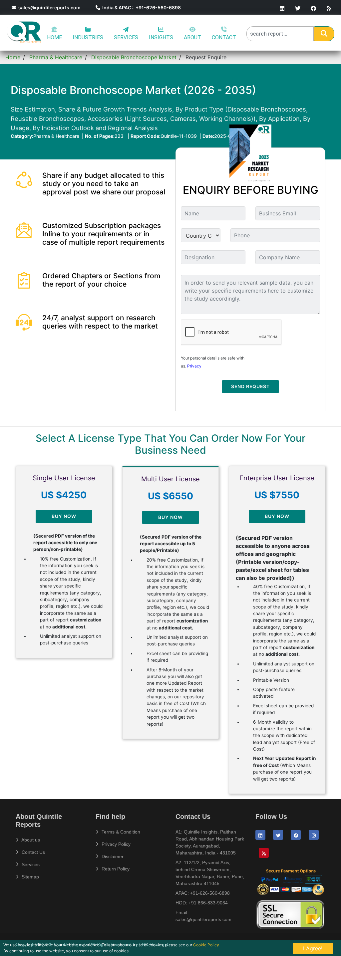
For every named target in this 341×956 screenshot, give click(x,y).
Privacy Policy (115, 844)
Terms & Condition (120, 832)
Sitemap (29, 876)
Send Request (250, 386)
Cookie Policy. (206, 944)
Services (30, 864)
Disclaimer (112, 856)
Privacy (194, 365)
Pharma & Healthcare (55, 57)
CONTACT (224, 37)
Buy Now (64, 516)
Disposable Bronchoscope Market (133, 57)
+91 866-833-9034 (208, 902)
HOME (54, 37)
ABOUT (192, 37)
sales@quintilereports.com (48, 7)
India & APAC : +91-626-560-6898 (140, 7)
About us (30, 839)
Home (12, 57)
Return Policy (115, 868)
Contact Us (32, 852)
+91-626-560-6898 (210, 893)
